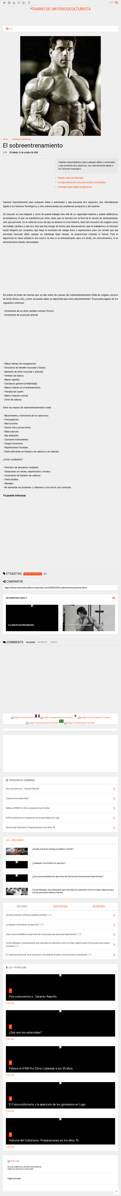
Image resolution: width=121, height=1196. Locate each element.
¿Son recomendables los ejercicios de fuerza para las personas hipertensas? (67, 876)
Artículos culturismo (22, 139)
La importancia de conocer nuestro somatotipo (82, 182)
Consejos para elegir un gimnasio (75, 187)
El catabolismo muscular (78, 625)
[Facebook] (29, 2)
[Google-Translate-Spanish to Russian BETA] (42, 723)
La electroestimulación (21, 625)
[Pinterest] (9, 2)
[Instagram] (18, 2)
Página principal (14, 1179)
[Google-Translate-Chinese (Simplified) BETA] (23, 717)
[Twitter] (4, 2)
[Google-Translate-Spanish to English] (94, 717)
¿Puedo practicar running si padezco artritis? (52, 849)
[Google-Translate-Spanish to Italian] (79, 723)
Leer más (10, 1003)
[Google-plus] (24, 2)
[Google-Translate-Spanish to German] (56, 717)
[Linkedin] (14, 2)
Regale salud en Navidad (70, 177)
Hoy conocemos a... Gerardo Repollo (33, 996)
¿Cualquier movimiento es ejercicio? (49, 863)
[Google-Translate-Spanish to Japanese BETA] (75, 717)
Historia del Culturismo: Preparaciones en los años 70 (44, 1140)
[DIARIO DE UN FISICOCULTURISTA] (60, 9)
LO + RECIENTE (15, 840)
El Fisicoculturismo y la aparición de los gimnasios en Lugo (47, 1104)
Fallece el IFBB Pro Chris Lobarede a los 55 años (41, 1068)
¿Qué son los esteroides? (25, 1032)
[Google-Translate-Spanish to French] (37, 717)
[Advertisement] (60, 17)
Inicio (5, 139)
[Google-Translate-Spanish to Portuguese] (61, 723)
